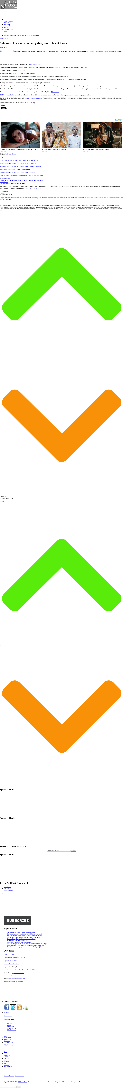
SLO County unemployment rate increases (19, 942)
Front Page (3, 38)
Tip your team (8, 1016)
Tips (31, 35)
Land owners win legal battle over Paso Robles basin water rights (25, 945)
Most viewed (7, 888)
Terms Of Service (9, 1076)
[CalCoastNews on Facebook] (7, 1009)
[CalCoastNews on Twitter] (13, 1009)
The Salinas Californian (35, 64)
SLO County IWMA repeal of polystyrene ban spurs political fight (19, 160)
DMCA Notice (8, 1066)
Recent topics (7, 887)
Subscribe (18, 35)
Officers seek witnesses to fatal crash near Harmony (22, 932)
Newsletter (36, 35)
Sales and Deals (8, 26)
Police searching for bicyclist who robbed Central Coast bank (24, 934)
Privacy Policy (19, 1076)
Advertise (23, 35)
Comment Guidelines (35, 188)
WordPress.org (11, 1030)
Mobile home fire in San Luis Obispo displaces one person (23, 937)
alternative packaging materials (33, 98)
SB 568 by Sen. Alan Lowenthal (9, 95)
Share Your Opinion (9, 35)
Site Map (6, 1061)
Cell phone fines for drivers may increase (12, 183)
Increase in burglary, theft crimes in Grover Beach (21, 939)
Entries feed (10, 1026)
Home (5, 19)
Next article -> (4, 182)
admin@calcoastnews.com (16, 981)
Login (5, 31)
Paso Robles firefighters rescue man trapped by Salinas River (17, 172)
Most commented (8, 890)
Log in (9, 1025)
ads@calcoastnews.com (15, 976)
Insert (18, 1087)
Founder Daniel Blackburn (11, 964)
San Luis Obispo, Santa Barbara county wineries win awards (24, 935)
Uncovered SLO (8, 21)
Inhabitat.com (55, 92)
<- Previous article (5, 178)
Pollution (8, 154)
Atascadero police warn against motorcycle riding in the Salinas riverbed (20, 166)
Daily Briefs (7, 22)
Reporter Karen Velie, (10, 957)
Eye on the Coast (8, 29)
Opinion (6, 27)
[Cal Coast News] (8, 8)
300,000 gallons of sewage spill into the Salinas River (15, 169)
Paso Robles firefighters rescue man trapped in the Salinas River (18, 163)
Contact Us (7, 1055)
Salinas (14, 154)
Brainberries (3, 151)
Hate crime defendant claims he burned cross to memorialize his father (21, 180)
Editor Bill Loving (9, 954)
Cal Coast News (22, 1082)
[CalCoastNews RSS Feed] (19, 1009)
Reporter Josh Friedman (10, 960)
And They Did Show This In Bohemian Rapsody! (96, 149)
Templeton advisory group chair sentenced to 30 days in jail (24, 947)
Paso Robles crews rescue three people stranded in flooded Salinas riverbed (21, 175)
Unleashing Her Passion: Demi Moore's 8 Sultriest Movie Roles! (19, 149)
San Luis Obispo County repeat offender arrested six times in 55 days (27, 943)
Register (9, 1023)
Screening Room (8, 1046)
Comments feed (11, 1028)
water (48, 76)
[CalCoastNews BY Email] (25, 1009)
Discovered (7, 24)
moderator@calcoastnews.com (17, 978)
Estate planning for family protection (17, 940)
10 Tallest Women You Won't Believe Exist (54, 149)
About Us (6, 1058)
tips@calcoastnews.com (18, 973)
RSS (5, 1060)
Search (28, 35)
